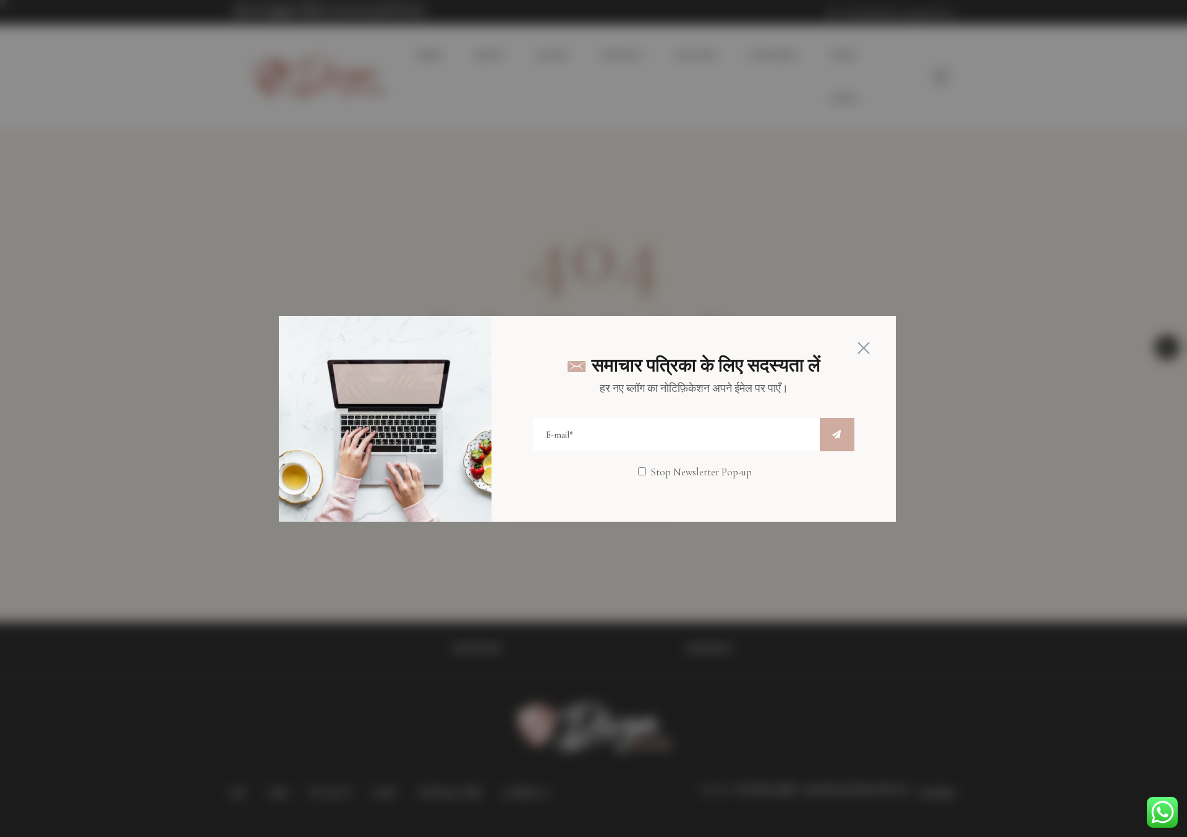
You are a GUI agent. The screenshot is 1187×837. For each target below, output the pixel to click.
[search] (837, 434)
